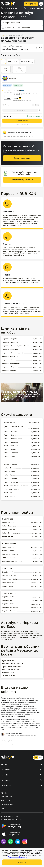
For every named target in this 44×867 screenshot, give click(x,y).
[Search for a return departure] (39, 47)
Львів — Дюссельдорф (13, 438)
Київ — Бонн (9, 492)
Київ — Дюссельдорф (13, 468)
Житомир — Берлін (11, 489)
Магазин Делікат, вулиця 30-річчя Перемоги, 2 (25, 93)
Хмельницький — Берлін (12, 561)
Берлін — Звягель (9, 611)
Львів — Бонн (9, 471)
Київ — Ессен (9, 496)
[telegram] (17, 841)
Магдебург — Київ (9, 579)
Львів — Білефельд (12, 452)
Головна (4, 35)
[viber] (3, 841)
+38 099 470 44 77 (35, 8)
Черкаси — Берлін (9, 339)
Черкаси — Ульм (8, 360)
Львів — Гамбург (10, 478)
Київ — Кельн (9, 475)
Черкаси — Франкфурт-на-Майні (15, 346)
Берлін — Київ (8, 572)
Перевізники (7, 804)
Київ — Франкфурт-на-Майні (16, 485)
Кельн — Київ (7, 586)
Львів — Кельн (10, 435)
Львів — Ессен (9, 456)
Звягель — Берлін (9, 558)
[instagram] (25, 841)
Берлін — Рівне (8, 604)
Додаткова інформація (17, 857)
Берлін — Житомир (10, 607)
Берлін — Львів (8, 597)
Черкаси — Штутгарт (10, 356)
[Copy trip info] (40, 110)
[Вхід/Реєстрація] (41, 4)
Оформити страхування (22, 180)
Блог (3, 808)
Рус (40, 757)
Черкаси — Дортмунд (11, 367)
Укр (35, 757)
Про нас (4, 793)
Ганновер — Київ (9, 582)
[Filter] (3, 61)
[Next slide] (10, 742)
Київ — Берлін (9, 422)
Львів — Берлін (10, 449)
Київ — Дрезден (10, 464)
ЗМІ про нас (6, 797)
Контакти (5, 800)
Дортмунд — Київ (9, 575)
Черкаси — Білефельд (11, 363)
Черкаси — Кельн (9, 370)
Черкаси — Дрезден (10, 349)
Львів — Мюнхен (10, 431)
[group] (22, 716)
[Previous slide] (3, 742)
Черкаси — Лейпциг (10, 342)
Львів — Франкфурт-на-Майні (13, 427)
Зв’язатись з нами (22, 158)
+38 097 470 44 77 (12, 8)
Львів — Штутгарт (11, 482)
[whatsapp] (10, 841)
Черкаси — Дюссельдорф (12, 353)
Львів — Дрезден (11, 442)
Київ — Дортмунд (11, 445)
